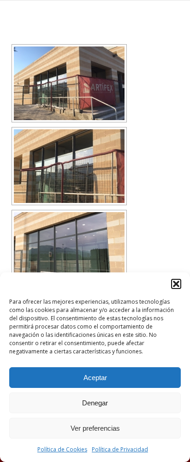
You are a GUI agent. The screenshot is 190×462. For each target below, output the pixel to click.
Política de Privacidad (120, 449)
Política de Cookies (62, 449)
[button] (176, 284)
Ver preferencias (95, 428)
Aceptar (95, 377)
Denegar (95, 403)
